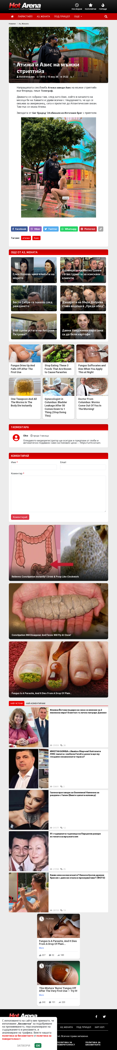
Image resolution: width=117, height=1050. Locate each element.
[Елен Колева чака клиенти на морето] (34, 270)
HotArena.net (27, 76)
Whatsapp (70, 229)
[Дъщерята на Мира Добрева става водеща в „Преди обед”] (83, 298)
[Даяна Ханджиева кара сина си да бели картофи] (83, 326)
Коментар (17, 473)
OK (38, 1045)
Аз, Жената (24, 23)
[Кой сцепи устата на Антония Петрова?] (34, 326)
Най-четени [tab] (17, 703)
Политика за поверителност (66, 1043)
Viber (37, 229)
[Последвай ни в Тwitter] (104, 1017)
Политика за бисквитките (92, 1043)
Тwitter (52, 229)
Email (63, 462)
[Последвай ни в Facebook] (96, 1017)
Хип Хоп (99, 1027)
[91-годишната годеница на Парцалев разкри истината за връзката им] (29, 851)
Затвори (23, 1045)
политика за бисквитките (18, 1035)
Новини (12, 23)
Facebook (20, 229)
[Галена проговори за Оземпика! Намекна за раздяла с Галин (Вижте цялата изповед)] (29, 810)
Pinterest (89, 229)
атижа (26, 238)
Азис (36, 238)
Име (14, 462)
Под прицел (83, 1027)
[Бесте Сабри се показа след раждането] (34, 298)
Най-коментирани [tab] (35, 703)
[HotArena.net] (23, 1017)
